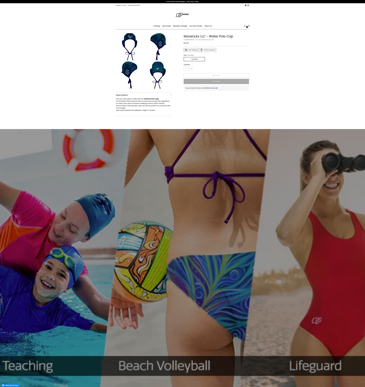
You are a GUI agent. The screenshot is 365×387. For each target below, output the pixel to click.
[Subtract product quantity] (185, 68)
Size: (189, 55)
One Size (194, 59)
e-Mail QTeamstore (11, 385)
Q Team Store (189, 39)
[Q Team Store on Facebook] (246, 5)
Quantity (187, 64)
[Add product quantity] (191, 68)
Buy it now (216, 81)
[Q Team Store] (182, 15)
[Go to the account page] (244, 26)
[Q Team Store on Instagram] (248, 5)
